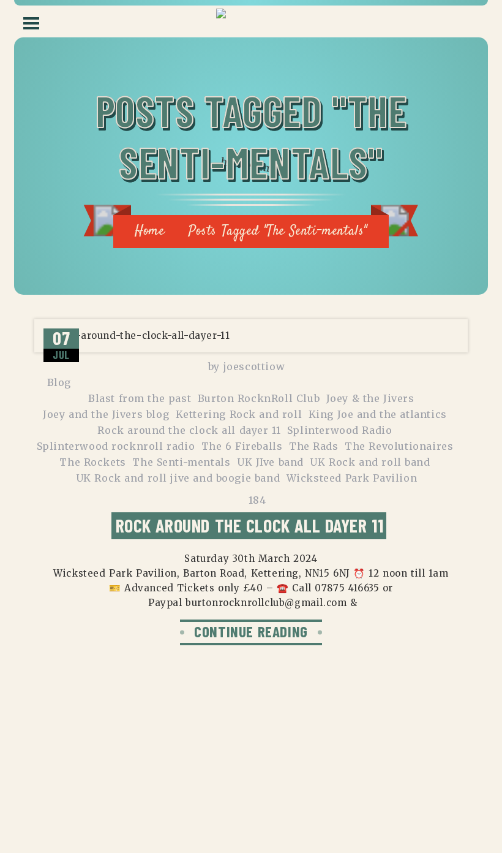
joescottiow (254, 366)
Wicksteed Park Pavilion (352, 478)
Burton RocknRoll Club (259, 398)
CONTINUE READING (251, 631)
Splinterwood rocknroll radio (116, 446)
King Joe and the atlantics (378, 414)
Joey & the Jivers (370, 398)
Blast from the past (139, 398)
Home (149, 231)
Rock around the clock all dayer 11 (188, 430)
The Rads (314, 446)
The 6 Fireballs (242, 446)
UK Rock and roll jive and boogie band (178, 478)
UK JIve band (270, 462)
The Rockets (92, 462)
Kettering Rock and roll (239, 414)
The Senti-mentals (181, 462)
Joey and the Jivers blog (106, 414)
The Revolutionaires (399, 446)
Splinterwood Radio (339, 430)
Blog (59, 382)
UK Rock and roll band (370, 462)
